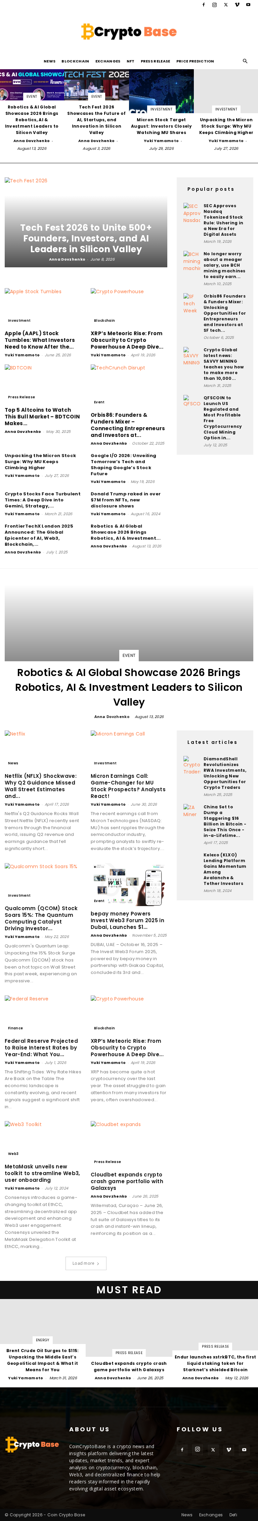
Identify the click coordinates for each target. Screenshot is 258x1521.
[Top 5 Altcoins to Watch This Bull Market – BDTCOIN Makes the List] (43, 383)
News (49, 61)
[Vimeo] (237, 4)
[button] (245, 61)
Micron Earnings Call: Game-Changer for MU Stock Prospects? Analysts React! (128, 786)
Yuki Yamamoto (161, 140)
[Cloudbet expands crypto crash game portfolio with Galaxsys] (129, 1144)
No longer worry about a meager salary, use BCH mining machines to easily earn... (225, 265)
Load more (84, 1263)
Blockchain (75, 61)
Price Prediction (195, 61)
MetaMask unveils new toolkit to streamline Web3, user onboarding (42, 1173)
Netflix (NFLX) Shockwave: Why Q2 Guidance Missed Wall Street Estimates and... (41, 786)
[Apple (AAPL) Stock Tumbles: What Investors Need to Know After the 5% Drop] (43, 307)
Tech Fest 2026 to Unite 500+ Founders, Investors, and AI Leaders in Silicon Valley (86, 238)
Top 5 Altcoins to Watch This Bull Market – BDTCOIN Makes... (42, 416)
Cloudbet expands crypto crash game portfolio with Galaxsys (127, 1181)
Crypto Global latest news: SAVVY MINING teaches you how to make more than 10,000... (224, 364)
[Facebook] (204, 4)
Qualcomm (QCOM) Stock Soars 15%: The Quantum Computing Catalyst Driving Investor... (41, 918)
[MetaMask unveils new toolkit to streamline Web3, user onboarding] (43, 1140)
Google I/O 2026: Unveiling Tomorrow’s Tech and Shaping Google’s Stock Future (123, 464)
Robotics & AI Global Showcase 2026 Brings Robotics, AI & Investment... (126, 532)
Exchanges (108, 61)
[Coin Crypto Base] (129, 31)
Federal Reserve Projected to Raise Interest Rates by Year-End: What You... (41, 1047)
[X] (226, 4)
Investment (161, 109)
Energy (42, 1340)
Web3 (13, 1153)
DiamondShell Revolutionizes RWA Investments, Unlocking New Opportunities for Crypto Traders (225, 773)
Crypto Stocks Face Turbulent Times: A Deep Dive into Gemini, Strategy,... (43, 500)
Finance (15, 1028)
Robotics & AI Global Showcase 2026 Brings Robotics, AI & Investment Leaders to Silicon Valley (129, 687)
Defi (233, 1515)
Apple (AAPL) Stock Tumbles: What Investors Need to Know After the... (40, 340)
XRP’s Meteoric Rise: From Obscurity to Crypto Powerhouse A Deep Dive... (127, 340)
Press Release (155, 61)
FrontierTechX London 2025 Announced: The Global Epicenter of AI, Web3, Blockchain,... (39, 535)
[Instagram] (215, 4)
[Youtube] (248, 4)
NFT (131, 61)
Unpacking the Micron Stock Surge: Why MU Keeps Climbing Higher (40, 461)
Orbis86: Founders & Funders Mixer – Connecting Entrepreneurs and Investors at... (128, 425)
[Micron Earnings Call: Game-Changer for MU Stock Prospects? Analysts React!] (129, 749)
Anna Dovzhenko (31, 140)
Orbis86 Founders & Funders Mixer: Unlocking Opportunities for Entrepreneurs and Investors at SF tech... (225, 313)
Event (32, 96)
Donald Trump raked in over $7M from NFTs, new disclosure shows (126, 500)
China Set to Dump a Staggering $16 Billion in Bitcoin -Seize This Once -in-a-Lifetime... (225, 821)
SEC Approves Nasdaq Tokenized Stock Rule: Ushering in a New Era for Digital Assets (223, 220)
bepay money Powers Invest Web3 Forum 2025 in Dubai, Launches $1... (127, 920)
